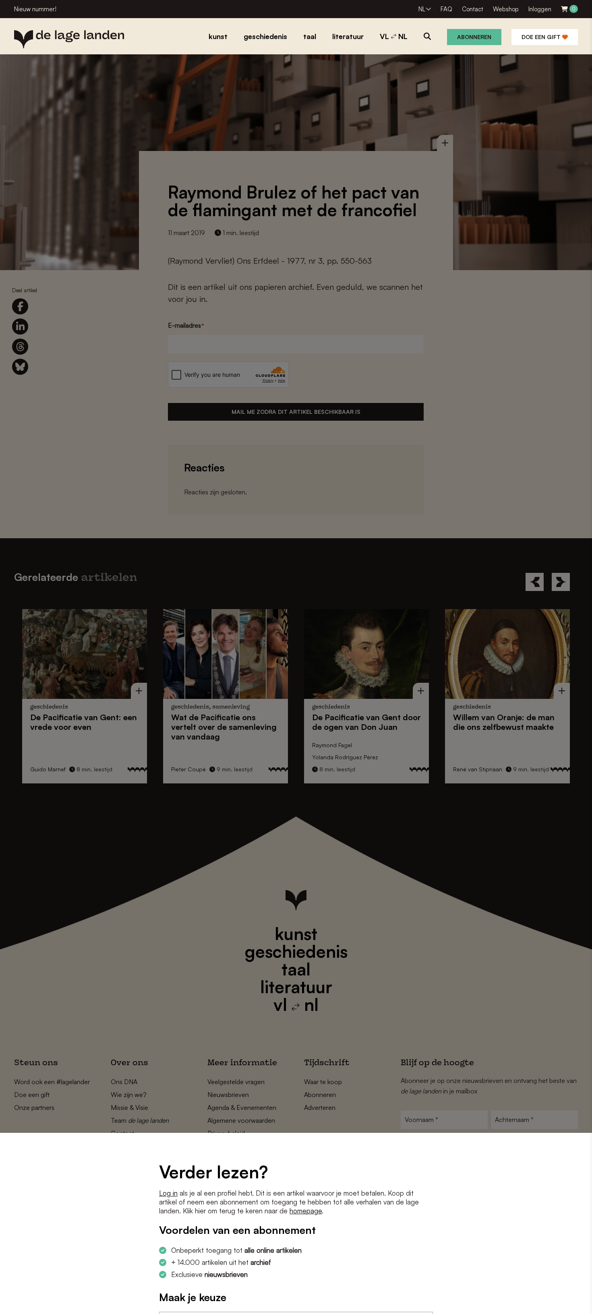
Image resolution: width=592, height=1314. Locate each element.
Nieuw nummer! (35, 9)
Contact (472, 9)
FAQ (446, 9)
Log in (168, 1193)
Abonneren (474, 36)
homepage (306, 1211)
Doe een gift (542, 36)
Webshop (506, 9)
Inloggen (539, 9)
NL (421, 9)
